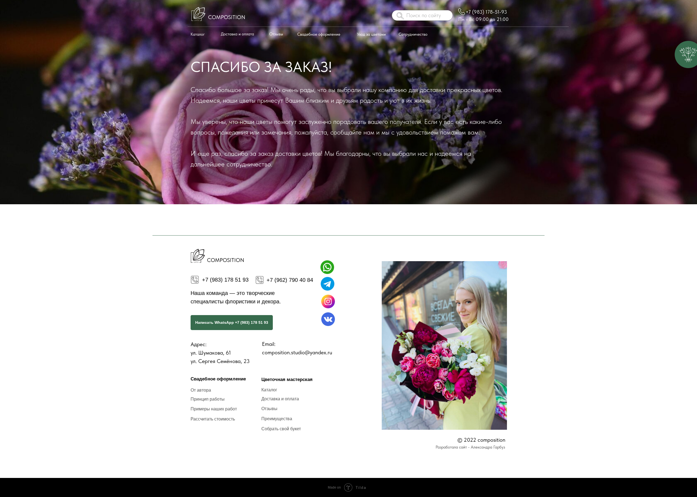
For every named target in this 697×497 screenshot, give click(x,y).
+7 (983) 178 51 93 (225, 280)
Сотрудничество (413, 34)
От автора (201, 390)
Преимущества (276, 418)
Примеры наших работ (214, 409)
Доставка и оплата (237, 34)
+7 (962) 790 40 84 (290, 280)
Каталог (198, 34)
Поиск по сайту (423, 15)
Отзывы (276, 34)
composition (226, 17)
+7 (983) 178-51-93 (486, 12)
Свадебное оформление (318, 34)
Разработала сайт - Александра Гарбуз (470, 447)
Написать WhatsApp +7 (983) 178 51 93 (231, 322)
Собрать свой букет (281, 428)
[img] (197, 14)
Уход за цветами (371, 34)
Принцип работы (208, 399)
